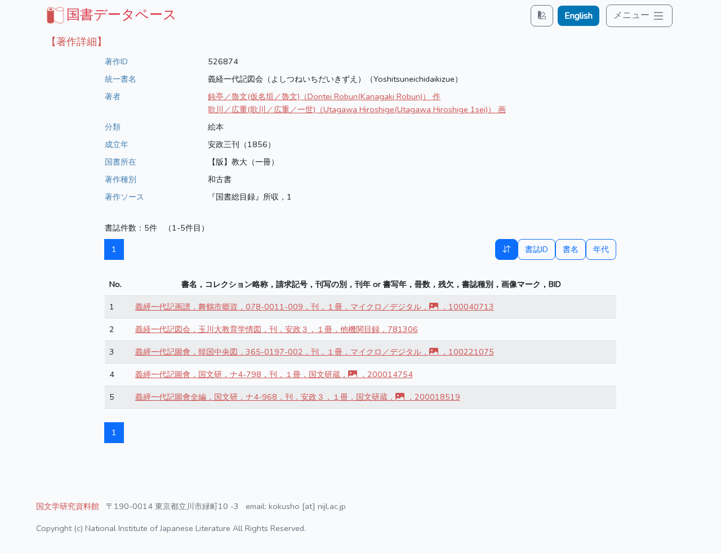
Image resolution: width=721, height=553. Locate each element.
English (578, 16)
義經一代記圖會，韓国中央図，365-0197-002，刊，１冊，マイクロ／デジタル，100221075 (314, 351)
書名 (570, 249)
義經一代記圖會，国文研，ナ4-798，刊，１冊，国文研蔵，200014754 (274, 374)
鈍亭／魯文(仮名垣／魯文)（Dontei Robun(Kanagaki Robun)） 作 (324, 96)
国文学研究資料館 (67, 506)
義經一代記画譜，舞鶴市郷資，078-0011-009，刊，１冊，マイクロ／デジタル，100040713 (314, 306)
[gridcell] (110, 15)
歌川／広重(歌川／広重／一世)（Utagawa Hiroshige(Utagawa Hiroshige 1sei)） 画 (357, 109)
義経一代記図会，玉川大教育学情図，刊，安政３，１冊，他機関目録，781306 (276, 329)
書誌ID (536, 249)
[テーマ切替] (542, 15)
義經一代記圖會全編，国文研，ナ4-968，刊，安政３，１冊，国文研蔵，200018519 (297, 396)
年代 (601, 249)
